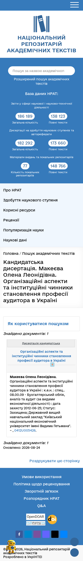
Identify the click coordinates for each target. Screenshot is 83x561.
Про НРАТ (12, 190)
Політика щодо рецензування (41, 484)
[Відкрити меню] (74, 5)
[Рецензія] (65, 368)
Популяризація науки (23, 230)
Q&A (41, 506)
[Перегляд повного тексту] (51, 368)
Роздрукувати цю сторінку (54, 461)
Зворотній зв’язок (41, 491)
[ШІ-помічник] (11, 548)
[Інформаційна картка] (55, 368)
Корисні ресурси (19, 210)
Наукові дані (15, 240)
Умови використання (42, 477)
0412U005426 (25, 430)
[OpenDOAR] (35, 517)
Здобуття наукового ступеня (30, 200)
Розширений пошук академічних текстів (41, 81)
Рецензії (11, 220)
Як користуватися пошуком (39, 323)
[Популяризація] (70, 368)
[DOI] (52, 520)
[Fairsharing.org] (35, 523)
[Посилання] (60, 368)
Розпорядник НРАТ (42, 498)
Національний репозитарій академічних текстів (41, 43)
